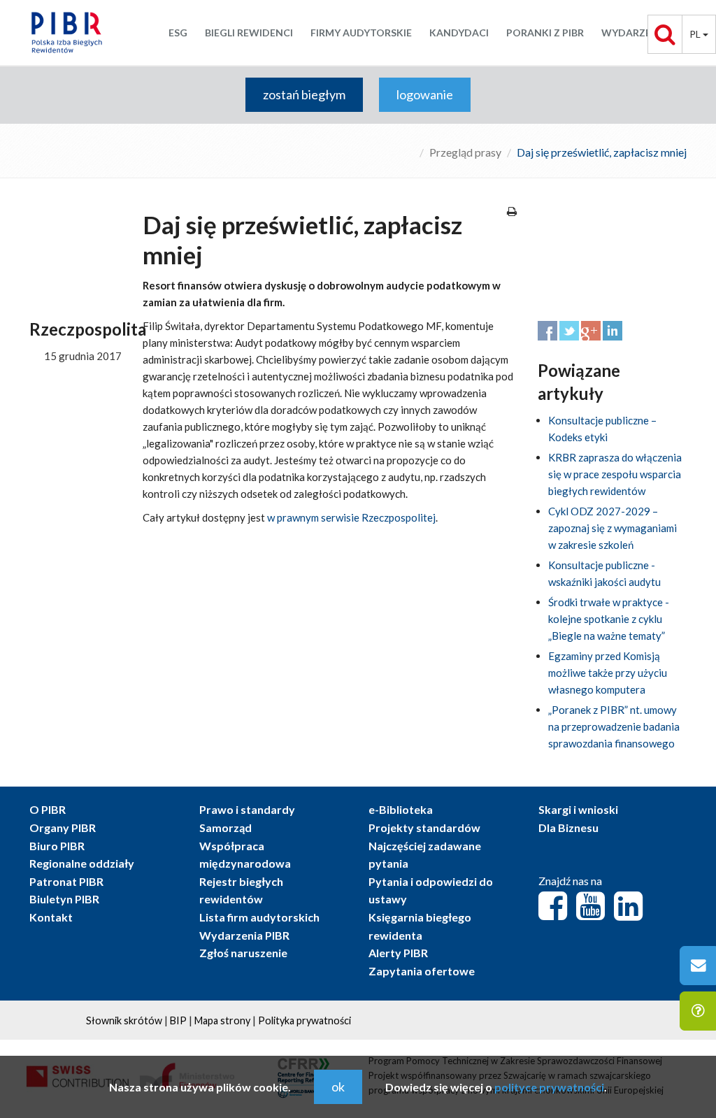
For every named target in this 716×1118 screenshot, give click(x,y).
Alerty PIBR (398, 952)
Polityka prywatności (304, 1020)
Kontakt (51, 917)
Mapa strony (222, 1020)
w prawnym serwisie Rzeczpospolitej (351, 517)
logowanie (424, 94)
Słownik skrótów (124, 1020)
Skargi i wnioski (578, 809)
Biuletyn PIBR (64, 898)
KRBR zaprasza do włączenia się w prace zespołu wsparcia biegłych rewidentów (615, 474)
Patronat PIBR (66, 881)
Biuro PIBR (57, 845)
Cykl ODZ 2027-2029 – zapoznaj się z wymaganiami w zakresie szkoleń (612, 528)
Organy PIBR (62, 827)
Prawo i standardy (247, 809)
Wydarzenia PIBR (244, 935)
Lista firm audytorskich (259, 917)
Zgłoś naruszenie (243, 952)
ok (338, 1086)
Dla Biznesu (568, 827)
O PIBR (47, 809)
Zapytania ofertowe (421, 970)
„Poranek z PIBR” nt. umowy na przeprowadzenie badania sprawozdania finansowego (614, 726)
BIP (178, 1020)
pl (696, 34)
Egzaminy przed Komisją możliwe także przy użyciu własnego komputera (607, 673)
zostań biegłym (304, 94)
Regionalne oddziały (81, 863)
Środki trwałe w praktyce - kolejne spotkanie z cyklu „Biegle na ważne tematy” (608, 619)
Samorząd (225, 827)
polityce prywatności (549, 1087)
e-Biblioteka (400, 809)
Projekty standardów (424, 827)
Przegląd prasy (465, 152)
